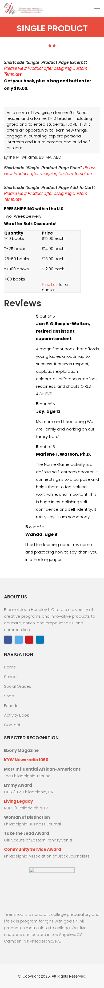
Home (10, 667)
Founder (12, 705)
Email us (50, 284)
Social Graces (17, 686)
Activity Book (16, 715)
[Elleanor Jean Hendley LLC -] (24, 8)
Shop (9, 696)
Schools (11, 676)
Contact (12, 725)
